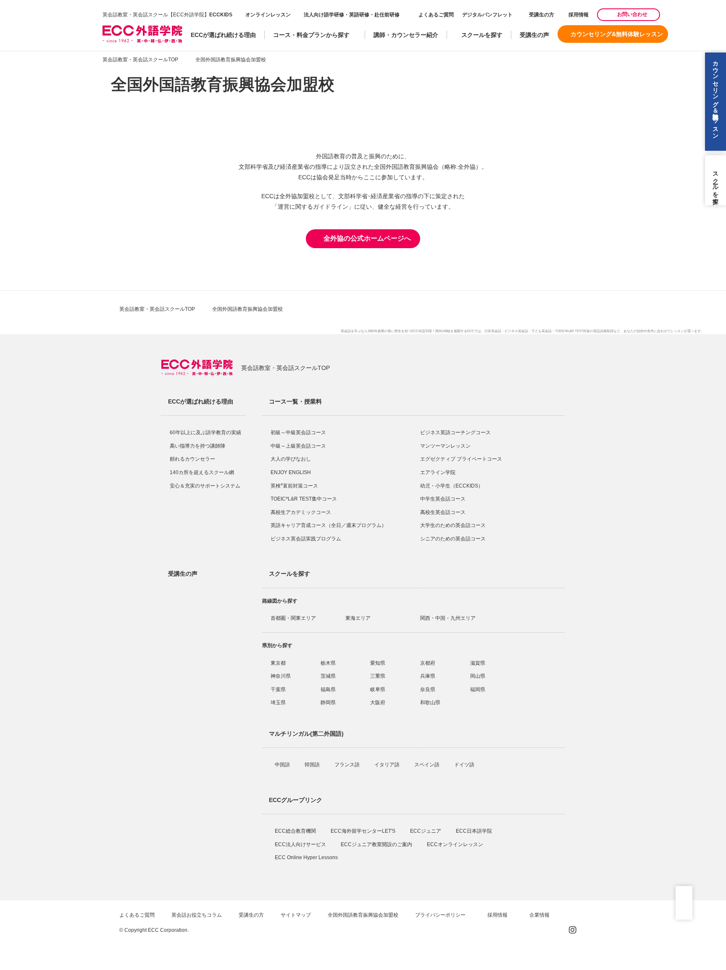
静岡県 (328, 702)
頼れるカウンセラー (192, 459)
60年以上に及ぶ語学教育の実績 (205, 432)
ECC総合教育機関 (296, 831)
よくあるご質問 (436, 15)
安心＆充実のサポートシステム (205, 486)
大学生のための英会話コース (453, 525)
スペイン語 (427, 765)
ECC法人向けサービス (301, 844)
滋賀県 (477, 663)
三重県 (377, 676)
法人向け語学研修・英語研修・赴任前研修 (352, 15)
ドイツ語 (465, 765)
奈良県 (427, 689)
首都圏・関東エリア (293, 618)
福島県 (328, 689)
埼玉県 (278, 702)
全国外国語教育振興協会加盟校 (363, 915)
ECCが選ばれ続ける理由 (223, 34)
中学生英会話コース (443, 499)
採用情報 (578, 15)
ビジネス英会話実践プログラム (306, 539)
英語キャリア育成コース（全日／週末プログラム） (329, 525)
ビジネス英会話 (516, 331)
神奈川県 (281, 676)
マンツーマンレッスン (445, 446)
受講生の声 (534, 34)
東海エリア (358, 618)
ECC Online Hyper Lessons (307, 857)
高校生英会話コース (443, 512)
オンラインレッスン (268, 15)
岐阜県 (377, 689)
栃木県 (328, 663)
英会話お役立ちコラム (196, 915)
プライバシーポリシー (441, 915)
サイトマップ (296, 915)
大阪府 (377, 702)
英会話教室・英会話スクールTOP (140, 60)
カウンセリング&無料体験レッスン (617, 34)
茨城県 (328, 676)
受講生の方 (541, 15)
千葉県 (278, 689)
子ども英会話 (541, 331)
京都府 (427, 663)
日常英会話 (492, 331)
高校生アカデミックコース (301, 512)
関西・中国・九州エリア (448, 618)
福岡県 (477, 689)
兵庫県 (427, 676)
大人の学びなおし (291, 459)
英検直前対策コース (294, 486)
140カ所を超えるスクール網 (202, 472)
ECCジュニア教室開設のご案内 (377, 844)
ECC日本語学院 (474, 831)
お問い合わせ (632, 14)
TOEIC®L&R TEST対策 (572, 331)
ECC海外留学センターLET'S (364, 831)
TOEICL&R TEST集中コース (304, 499)
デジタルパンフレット (487, 15)
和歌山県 (430, 702)
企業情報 (540, 915)
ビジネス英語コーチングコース (455, 432)
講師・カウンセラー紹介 (406, 34)
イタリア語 (387, 765)
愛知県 (377, 663)
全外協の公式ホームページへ (367, 238)
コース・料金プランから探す (311, 34)
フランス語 (347, 765)
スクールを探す (481, 34)
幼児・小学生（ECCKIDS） (451, 486)
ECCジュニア (426, 831)
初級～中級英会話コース (298, 432)
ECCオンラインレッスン (455, 844)
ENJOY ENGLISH (291, 472)
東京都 (278, 663)
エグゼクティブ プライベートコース (461, 459)
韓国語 (313, 765)
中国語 (283, 765)
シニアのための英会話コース (453, 539)
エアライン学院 (438, 472)
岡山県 (477, 676)
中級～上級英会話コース (298, 446)
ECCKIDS (220, 15)
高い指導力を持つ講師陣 (197, 446)
